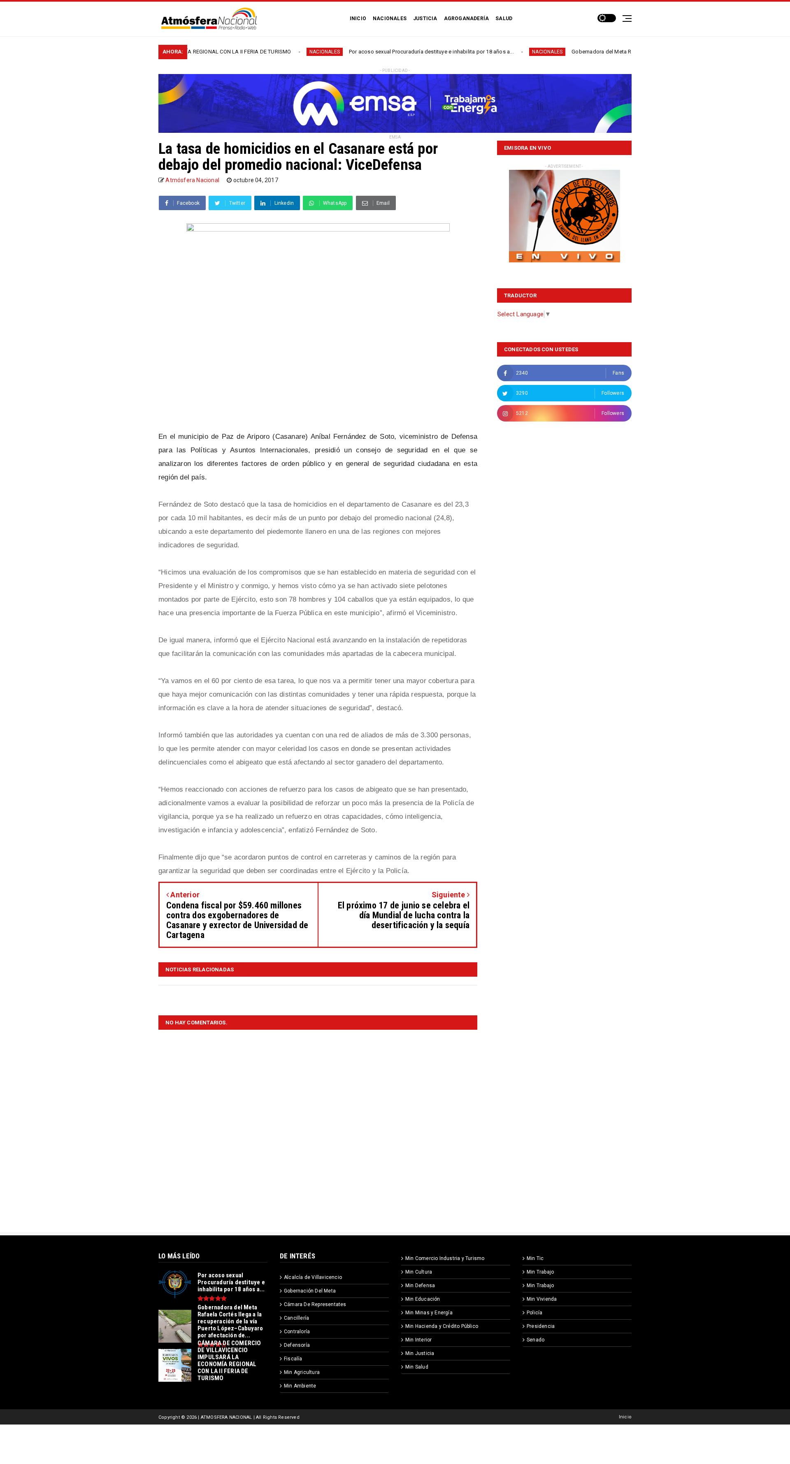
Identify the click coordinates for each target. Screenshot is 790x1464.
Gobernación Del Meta (310, 1291)
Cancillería (296, 1318)
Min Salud (416, 1367)
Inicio (625, 1417)
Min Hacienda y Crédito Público (441, 1326)
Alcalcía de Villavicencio (313, 1277)
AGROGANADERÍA (466, 18)
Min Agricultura (302, 1372)
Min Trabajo (540, 1272)
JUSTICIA (425, 18)
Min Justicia (419, 1353)
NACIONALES (390, 18)
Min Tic (535, 1258)
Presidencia (541, 1326)
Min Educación (422, 1299)
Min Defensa (420, 1285)
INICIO (358, 18)
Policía (534, 1313)
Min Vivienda (542, 1299)
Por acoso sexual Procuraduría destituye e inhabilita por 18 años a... (372, 52)
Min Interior (418, 1340)
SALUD (503, 18)
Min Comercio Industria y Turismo (444, 1258)
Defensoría (297, 1345)
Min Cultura (418, 1272)
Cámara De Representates (315, 1304)
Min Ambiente (300, 1386)
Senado (535, 1340)
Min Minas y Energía (429, 1313)
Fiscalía (293, 1359)
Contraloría (297, 1331)
